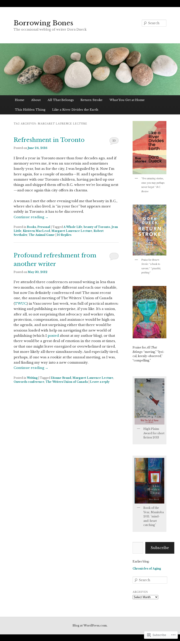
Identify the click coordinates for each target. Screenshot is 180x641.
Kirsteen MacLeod (36, 231)
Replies (64, 234)
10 (114, 141)
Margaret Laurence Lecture (71, 231)
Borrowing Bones (43, 23)
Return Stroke (92, 100)
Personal (43, 227)
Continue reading (31, 217)
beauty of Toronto (97, 227)
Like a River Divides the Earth (75, 110)
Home (19, 100)
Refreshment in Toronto (49, 139)
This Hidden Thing (30, 110)
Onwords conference (29, 381)
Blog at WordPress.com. (90, 625)
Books (31, 227)
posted (53, 335)
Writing (32, 377)
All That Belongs (61, 100)
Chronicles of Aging (147, 568)
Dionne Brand (61, 377)
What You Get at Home (127, 100)
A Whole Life (72, 227)
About (36, 100)
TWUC (21, 303)
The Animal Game (42, 234)
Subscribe (160, 548)
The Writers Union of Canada (67, 381)
